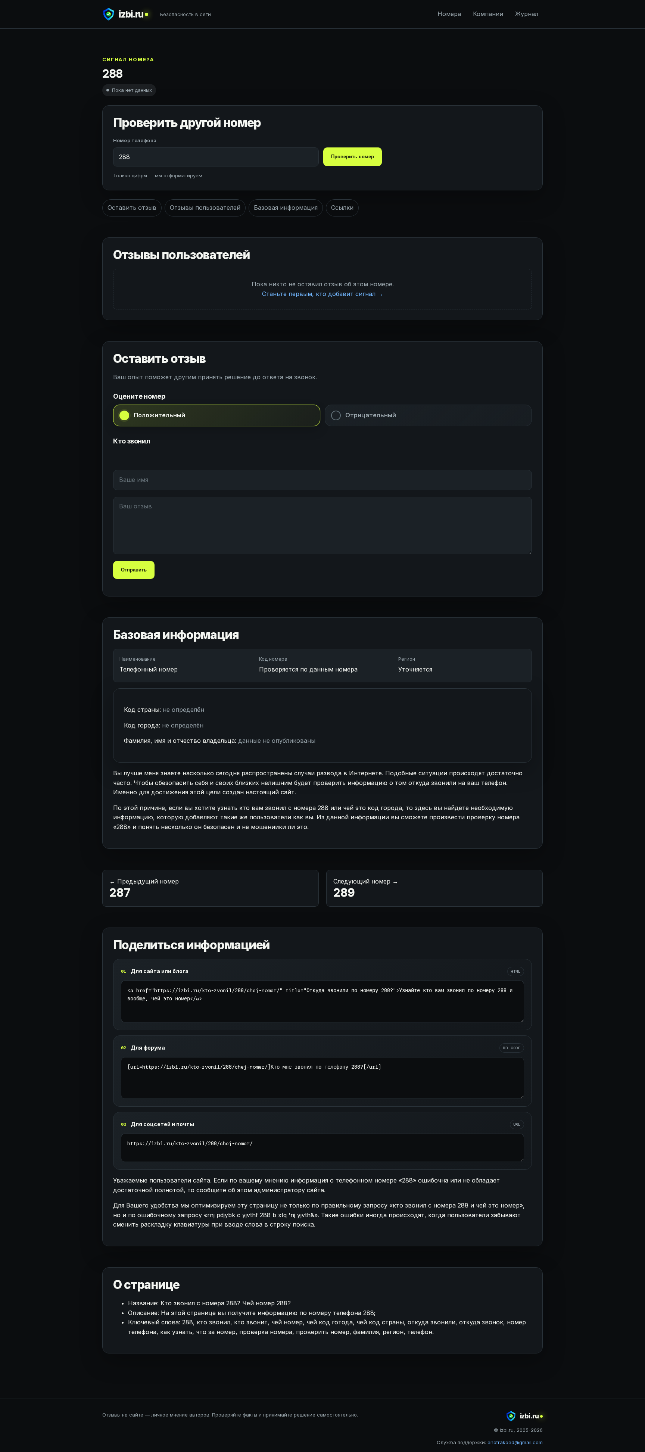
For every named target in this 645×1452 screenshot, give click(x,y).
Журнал (526, 14)
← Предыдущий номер (144, 889)
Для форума (148, 1047)
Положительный (159, 415)
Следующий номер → (365, 889)
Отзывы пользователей (205, 207)
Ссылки (342, 207)
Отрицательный (370, 415)
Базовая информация (286, 207)
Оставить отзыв (132, 207)
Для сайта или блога (159, 971)
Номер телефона (134, 140)
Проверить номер (352, 156)
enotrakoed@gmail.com (515, 1442)
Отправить (134, 570)
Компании (488, 14)
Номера (449, 14)
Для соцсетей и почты (162, 1124)
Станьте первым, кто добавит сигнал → (322, 293)
